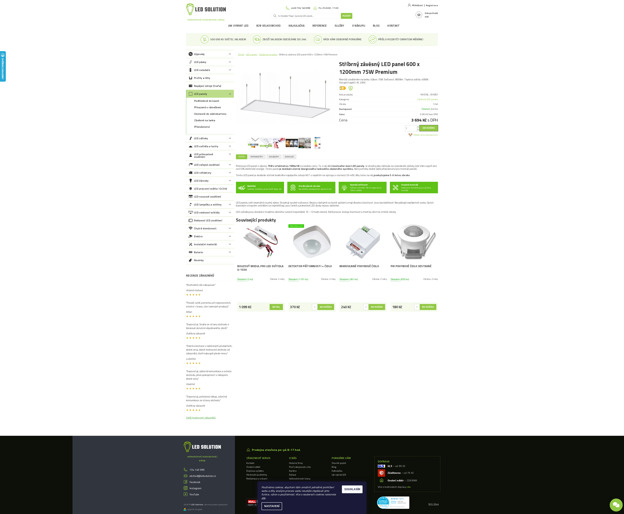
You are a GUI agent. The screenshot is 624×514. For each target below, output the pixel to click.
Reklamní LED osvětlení (208, 220)
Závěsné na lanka (204, 120)
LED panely (200, 94)
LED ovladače (202, 70)
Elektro (198, 236)
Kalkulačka (297, 26)
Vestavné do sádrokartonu (210, 114)
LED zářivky (201, 138)
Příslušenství (202, 127)
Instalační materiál (205, 244)
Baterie (198, 252)
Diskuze (289, 157)
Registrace (432, 5)
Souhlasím (352, 489)
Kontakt (393, 26)
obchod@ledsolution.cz (202, 476)
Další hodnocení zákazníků (201, 418)
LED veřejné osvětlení (207, 165)
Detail (276, 307)
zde (263, 498)
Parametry (257, 157)
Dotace (292, 474)
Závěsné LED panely (427, 99)
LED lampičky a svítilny (207, 204)
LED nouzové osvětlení (207, 196)
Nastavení (271, 506)
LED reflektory (202, 173)
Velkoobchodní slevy (300, 478)
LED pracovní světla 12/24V (210, 189)
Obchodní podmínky (256, 474)
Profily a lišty (202, 78)
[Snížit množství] (417, 129)
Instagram (195, 488)
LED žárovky (201, 181)
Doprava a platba (255, 470)
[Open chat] (616, 502)
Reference (319, 26)
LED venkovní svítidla (207, 212)
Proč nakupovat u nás (300, 467)
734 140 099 (197, 470)
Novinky (199, 260)
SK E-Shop (433, 504)
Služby (339, 26)
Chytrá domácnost (205, 228)
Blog (376, 26)
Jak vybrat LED (238, 26)
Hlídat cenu (419, 134)
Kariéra (292, 470)
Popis (242, 157)
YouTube (194, 494)
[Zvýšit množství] (417, 126)
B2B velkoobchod (268, 26)
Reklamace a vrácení (256, 478)
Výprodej (199, 54)
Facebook (194, 482)
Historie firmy (296, 463)
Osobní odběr (253, 467)
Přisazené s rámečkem (207, 107)
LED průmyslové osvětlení (203, 155)
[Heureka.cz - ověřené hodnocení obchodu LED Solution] (393, 502)
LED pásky (200, 62)
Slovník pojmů (339, 463)
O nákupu (358, 26)
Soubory (274, 157)
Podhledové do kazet (206, 101)
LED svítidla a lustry (206, 146)
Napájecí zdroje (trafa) (207, 86)
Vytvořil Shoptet (195, 509)
